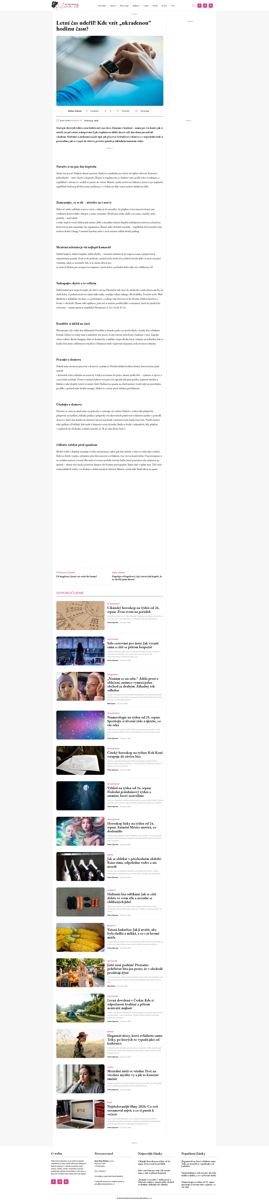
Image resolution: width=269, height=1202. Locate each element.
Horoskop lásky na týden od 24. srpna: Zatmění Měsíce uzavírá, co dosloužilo (131, 827)
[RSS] (211, 6)
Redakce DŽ (76, 120)
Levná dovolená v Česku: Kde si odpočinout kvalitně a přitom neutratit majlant (130, 1004)
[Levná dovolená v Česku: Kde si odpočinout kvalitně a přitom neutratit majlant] (80, 1008)
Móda (110, 855)
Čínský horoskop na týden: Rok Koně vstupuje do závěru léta (135, 754)
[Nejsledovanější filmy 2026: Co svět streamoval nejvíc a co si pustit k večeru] (80, 1114)
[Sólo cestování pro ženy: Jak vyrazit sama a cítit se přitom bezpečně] (80, 651)
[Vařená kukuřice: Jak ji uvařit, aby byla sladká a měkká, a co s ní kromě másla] (80, 937)
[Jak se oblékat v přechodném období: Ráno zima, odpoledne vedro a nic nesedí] (80, 866)
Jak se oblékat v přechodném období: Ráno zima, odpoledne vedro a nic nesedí (134, 862)
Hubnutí (111, 890)
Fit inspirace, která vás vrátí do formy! (76, 576)
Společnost (113, 604)
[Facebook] (199, 6)
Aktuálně (112, 961)
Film (109, 1102)
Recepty (111, 926)
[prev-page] (58, 1134)
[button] (193, 5)
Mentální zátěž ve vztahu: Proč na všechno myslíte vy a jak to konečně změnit (133, 1075)
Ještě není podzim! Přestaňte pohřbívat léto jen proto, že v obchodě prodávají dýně (135, 969)
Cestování (112, 639)
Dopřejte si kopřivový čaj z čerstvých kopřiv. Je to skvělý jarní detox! (137, 578)
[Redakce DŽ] (58, 120)
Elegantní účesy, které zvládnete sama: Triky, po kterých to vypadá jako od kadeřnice (135, 1039)
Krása (110, 1032)
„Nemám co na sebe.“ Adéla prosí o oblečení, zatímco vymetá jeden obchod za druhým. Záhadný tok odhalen (132, 684)
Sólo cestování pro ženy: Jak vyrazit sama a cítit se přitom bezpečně (133, 645)
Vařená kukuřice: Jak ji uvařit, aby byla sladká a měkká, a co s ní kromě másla (133, 933)
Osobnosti (112, 675)
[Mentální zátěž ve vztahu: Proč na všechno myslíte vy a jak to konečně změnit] (80, 1078)
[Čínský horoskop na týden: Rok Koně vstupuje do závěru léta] (80, 760)
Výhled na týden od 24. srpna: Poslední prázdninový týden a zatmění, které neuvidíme (129, 792)
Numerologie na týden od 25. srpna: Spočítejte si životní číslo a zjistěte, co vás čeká (134, 721)
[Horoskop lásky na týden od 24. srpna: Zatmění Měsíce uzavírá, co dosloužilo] (80, 831)
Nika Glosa (111, 704)
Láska (110, 1067)
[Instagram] (205, 6)
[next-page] (62, 1134)
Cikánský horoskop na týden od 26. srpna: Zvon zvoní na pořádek (133, 609)
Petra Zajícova (112, 623)
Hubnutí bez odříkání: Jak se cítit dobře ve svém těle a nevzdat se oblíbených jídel (131, 898)
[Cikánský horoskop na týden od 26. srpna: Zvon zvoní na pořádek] (80, 615)
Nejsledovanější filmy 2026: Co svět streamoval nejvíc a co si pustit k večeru (132, 1110)
